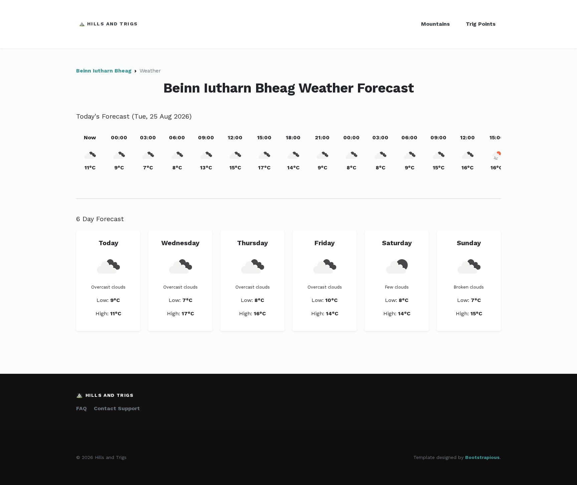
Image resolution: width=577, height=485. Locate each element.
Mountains (435, 24)
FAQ (81, 408)
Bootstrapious (482, 457)
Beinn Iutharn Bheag (104, 70)
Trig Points (481, 24)
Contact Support (117, 408)
